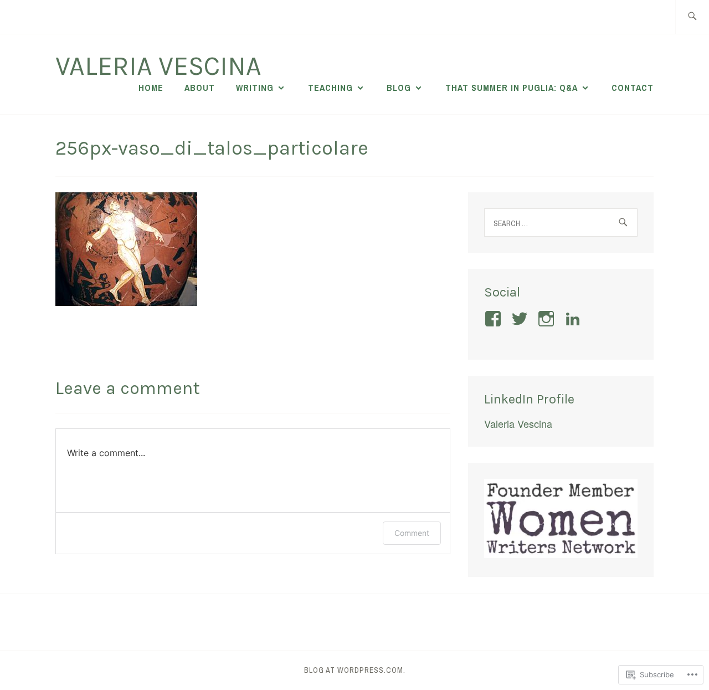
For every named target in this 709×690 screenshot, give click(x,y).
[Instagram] (548, 319)
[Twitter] (521, 319)
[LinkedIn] (574, 319)
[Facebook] (495, 319)
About (199, 87)
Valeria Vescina (158, 65)
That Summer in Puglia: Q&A (511, 87)
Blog (399, 87)
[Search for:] (692, 17)
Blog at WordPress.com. (354, 670)
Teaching (330, 87)
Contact (633, 87)
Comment (411, 533)
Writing (255, 87)
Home (150, 87)
